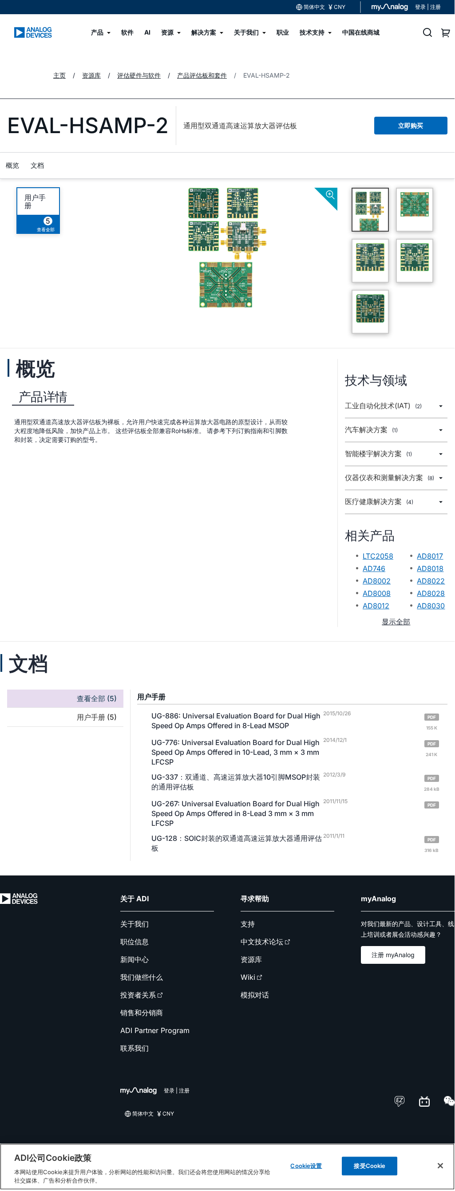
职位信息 (134, 941)
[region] (227, 1167)
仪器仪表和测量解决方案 (389, 477)
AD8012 (376, 605)
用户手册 (35, 201)
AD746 (374, 568)
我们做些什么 (141, 977)
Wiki (248, 977)
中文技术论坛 (262, 941)
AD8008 (377, 593)
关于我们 (134, 923)
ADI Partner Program (155, 1030)
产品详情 (43, 396)
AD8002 (377, 580)
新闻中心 (134, 959)
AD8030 (431, 605)
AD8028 (431, 593)
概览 (12, 165)
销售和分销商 (141, 1012)
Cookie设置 (306, 1165)
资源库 (251, 959)
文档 (37, 165)
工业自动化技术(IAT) (383, 406)
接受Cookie (369, 1165)
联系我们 (134, 1048)
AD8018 (430, 568)
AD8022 (431, 580)
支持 (248, 923)
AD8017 (430, 556)
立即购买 (410, 125)
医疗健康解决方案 (379, 501)
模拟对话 (255, 994)
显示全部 (396, 621)
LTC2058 (378, 556)
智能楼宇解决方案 (378, 454)
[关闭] (440, 1165)
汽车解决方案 (371, 430)
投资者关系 (138, 994)
